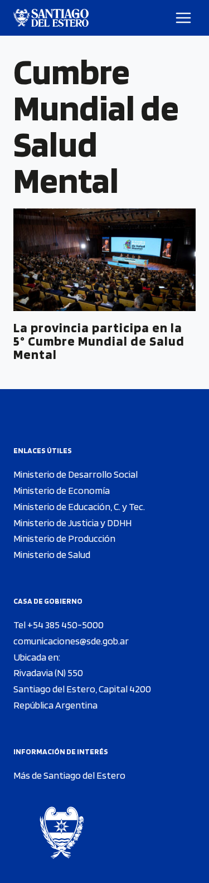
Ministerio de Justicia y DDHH (72, 522)
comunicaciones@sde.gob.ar (71, 641)
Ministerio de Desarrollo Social (75, 474)
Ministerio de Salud (51, 554)
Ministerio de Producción (64, 538)
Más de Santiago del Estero (69, 775)
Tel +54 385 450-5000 (58, 624)
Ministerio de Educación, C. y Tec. (79, 506)
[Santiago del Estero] (51, 18)
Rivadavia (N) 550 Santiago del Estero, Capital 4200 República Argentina (82, 689)
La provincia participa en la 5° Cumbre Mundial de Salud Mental (98, 340)
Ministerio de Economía (61, 490)
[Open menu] (184, 18)
